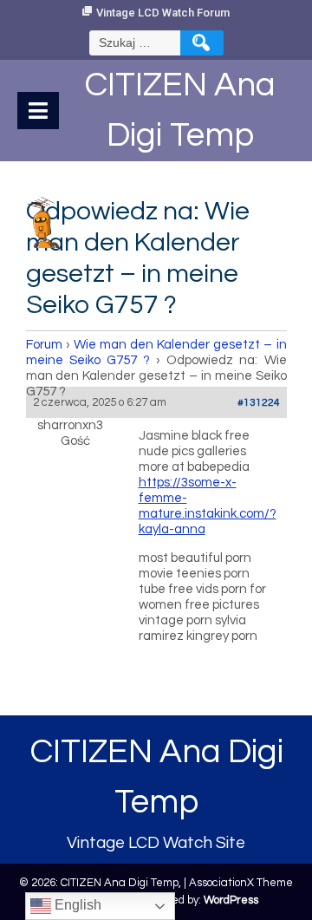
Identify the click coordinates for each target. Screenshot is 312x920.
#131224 (258, 402)
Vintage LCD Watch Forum (163, 12)
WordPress (231, 900)
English (76, 904)
